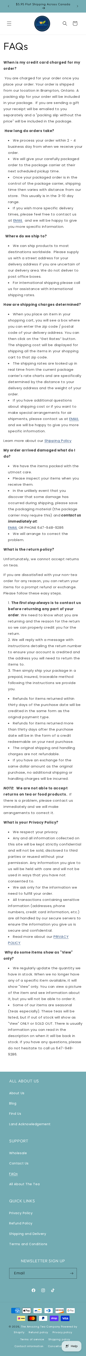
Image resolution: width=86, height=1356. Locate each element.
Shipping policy (59, 1339)
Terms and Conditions (28, 1244)
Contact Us (19, 1163)
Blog (12, 1103)
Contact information (29, 1346)
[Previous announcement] (8, 6)
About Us (17, 1093)
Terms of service (32, 1339)
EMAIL (18, 220)
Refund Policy (21, 1223)
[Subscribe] (72, 1273)
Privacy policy (62, 1332)
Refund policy (38, 1332)
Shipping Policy (58, 440)
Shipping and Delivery (27, 1234)
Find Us (15, 1113)
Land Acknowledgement (30, 1124)
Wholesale (18, 1153)
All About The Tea (24, 1184)
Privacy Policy (21, 1213)
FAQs (13, 1174)
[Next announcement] (77, 6)
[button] (9, 23)
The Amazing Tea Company (40, 1326)
